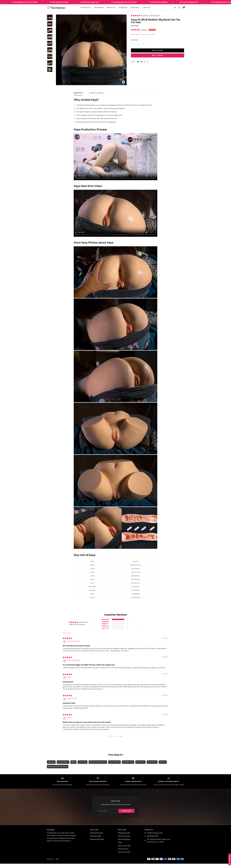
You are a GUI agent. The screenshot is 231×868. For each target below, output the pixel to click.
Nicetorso (135, 25)
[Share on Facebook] (138, 62)
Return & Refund (124, 839)
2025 (57, 859)
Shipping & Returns (96, 93)
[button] (135, 16)
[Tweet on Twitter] (144, 61)
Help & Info (134, 7)
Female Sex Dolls (96, 833)
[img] (67, 638)
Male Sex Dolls (95, 836)
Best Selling (99, 7)
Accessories (122, 7)
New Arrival (111, 7)
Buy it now (157, 55)
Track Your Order (124, 846)
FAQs (120, 842)
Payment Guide (124, 836)
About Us (146, 7)
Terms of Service (124, 852)
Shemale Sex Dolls (97, 839)
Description (78, 93)
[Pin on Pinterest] (141, 62)
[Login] (179, 7)
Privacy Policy (123, 849)
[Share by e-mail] (147, 61)
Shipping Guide (124, 833)
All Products (86, 7)
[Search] (175, 7)
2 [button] (113, 736)
